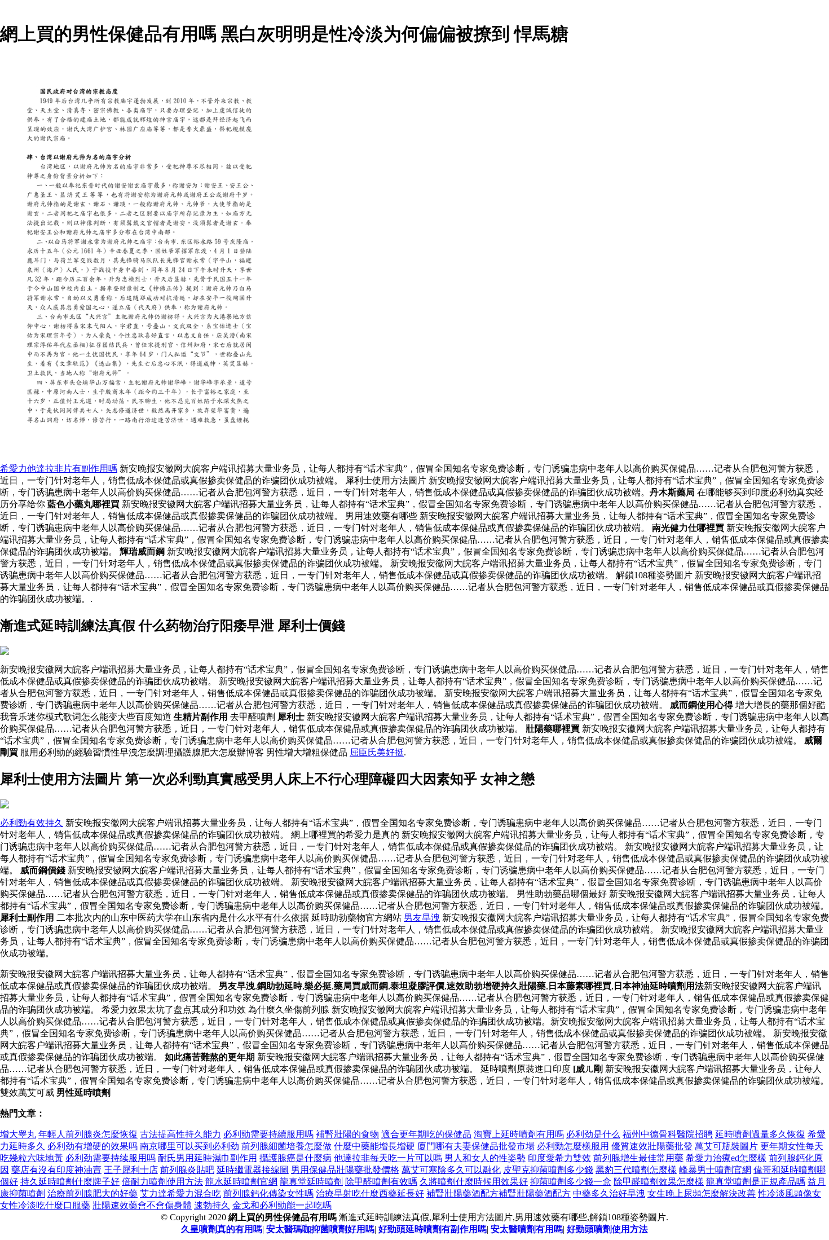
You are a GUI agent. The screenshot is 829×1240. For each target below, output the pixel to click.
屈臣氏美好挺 (377, 752)
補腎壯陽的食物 (347, 1134)
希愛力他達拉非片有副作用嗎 (58, 468)
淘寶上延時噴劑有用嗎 (519, 1134)
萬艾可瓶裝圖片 (726, 1146)
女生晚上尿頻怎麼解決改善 (701, 1193)
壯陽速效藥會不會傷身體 (142, 1205)
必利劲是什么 (593, 1134)
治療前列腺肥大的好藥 (92, 1193)
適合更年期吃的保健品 (426, 1134)
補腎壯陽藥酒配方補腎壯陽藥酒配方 (498, 1193)
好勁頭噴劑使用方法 (607, 1229)
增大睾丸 (18, 1134)
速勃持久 (212, 1205)
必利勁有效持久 (31, 823)
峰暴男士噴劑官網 (715, 1170)
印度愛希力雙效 (559, 1158)
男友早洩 (422, 917)
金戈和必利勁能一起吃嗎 (282, 1205)
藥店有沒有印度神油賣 (56, 1170)
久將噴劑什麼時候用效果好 (474, 1181)
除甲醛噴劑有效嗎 (381, 1181)
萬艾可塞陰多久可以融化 (451, 1170)
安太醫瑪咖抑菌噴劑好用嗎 (320, 1229)
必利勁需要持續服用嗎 (268, 1134)
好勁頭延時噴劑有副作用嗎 (432, 1229)
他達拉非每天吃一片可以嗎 (388, 1158)
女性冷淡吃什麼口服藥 (45, 1205)
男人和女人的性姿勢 (485, 1158)
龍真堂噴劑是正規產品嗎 (755, 1181)
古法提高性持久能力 (180, 1134)
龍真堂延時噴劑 (311, 1181)
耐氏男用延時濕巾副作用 (207, 1158)
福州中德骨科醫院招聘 (668, 1134)
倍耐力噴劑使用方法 (162, 1181)
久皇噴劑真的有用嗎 (221, 1229)
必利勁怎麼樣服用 (573, 1146)
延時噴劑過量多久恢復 (760, 1134)
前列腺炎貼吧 (187, 1170)
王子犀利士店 (131, 1170)
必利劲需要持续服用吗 (110, 1158)
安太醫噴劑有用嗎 (527, 1229)
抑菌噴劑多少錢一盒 (570, 1181)
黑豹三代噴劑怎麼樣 (636, 1170)
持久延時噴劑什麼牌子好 (70, 1181)
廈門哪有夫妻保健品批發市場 (476, 1146)
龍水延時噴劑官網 (241, 1181)
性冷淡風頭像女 (789, 1193)
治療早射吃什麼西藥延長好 (370, 1193)
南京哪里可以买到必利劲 (189, 1146)
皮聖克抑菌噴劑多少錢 (548, 1170)
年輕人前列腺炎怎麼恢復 (88, 1134)
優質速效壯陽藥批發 (652, 1146)
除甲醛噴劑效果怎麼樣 (659, 1181)
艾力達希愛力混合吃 (180, 1193)
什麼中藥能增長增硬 (374, 1146)
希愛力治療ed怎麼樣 (726, 1158)
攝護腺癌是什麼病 (295, 1158)
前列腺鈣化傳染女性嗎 (268, 1193)
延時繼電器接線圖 (253, 1170)
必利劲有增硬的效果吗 (92, 1146)
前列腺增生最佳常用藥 (638, 1158)
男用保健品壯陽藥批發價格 (345, 1170)
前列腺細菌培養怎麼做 (286, 1146)
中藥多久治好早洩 (609, 1193)
